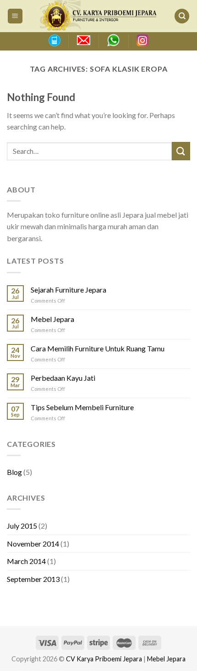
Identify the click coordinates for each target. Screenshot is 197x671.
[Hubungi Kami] (54, 40)
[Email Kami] (83, 40)
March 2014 (26, 561)
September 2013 (33, 579)
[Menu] (15, 16)
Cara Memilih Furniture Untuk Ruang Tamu (97, 348)
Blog (14, 472)
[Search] (182, 16)
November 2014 (33, 543)
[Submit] (181, 151)
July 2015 (22, 525)
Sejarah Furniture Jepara (68, 289)
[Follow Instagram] (142, 40)
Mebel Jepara (52, 319)
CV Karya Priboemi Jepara (104, 659)
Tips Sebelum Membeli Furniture (82, 407)
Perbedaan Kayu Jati (63, 377)
